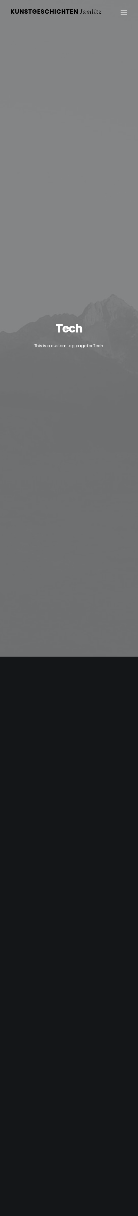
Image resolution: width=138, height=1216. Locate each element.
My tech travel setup (32, 1143)
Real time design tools (34, 774)
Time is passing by (30, 958)
